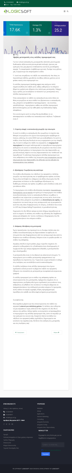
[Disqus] (37, 358)
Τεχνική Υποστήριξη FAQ (11, 448)
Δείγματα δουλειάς (43, 422)
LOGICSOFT (25, 469)
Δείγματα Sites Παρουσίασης (46, 427)
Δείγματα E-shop (42, 425)
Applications (40, 414)
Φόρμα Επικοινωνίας (9, 445)
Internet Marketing (42, 416)
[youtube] (12, 424)
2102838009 (10, 2)
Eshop (39, 411)
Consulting (40, 419)
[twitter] (6, 424)
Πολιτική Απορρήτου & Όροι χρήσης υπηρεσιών (18, 437)
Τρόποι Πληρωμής (9, 440)
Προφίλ (5, 434)
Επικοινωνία (7, 443)
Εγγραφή (46, 454)
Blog (16, 55)
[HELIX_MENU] (64, 11)
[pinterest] (9, 424)
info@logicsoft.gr (24, 2)
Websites (40, 408)
